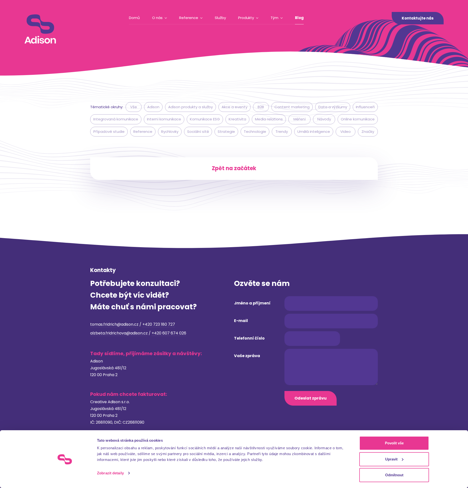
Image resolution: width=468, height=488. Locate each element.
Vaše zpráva (247, 356)
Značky (367, 131)
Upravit (391, 459)
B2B (261, 106)
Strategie (226, 131)
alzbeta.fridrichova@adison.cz (119, 333)
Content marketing (292, 106)
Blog (299, 17)
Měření (299, 119)
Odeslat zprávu (310, 398)
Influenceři (365, 106)
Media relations (269, 119)
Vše (133, 106)
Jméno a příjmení (252, 303)
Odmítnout (394, 475)
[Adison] (40, 29)
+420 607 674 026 (169, 333)
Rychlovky (169, 131)
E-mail (241, 320)
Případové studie (109, 131)
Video (345, 131)
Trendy (281, 131)
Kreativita (237, 119)
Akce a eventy (234, 106)
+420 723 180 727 (158, 324)
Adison (153, 106)
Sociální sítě (198, 131)
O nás (157, 17)
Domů (134, 17)
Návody (324, 119)
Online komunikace (358, 119)
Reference (188, 17)
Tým (274, 17)
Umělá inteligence (313, 131)
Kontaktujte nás (418, 18)
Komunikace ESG (205, 119)
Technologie (255, 131)
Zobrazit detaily (110, 473)
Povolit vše (394, 443)
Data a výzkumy (332, 106)
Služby (220, 17)
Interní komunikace (164, 119)
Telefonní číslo (249, 338)
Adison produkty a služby (190, 106)
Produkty (246, 17)
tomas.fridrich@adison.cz (114, 324)
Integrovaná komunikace (115, 119)
